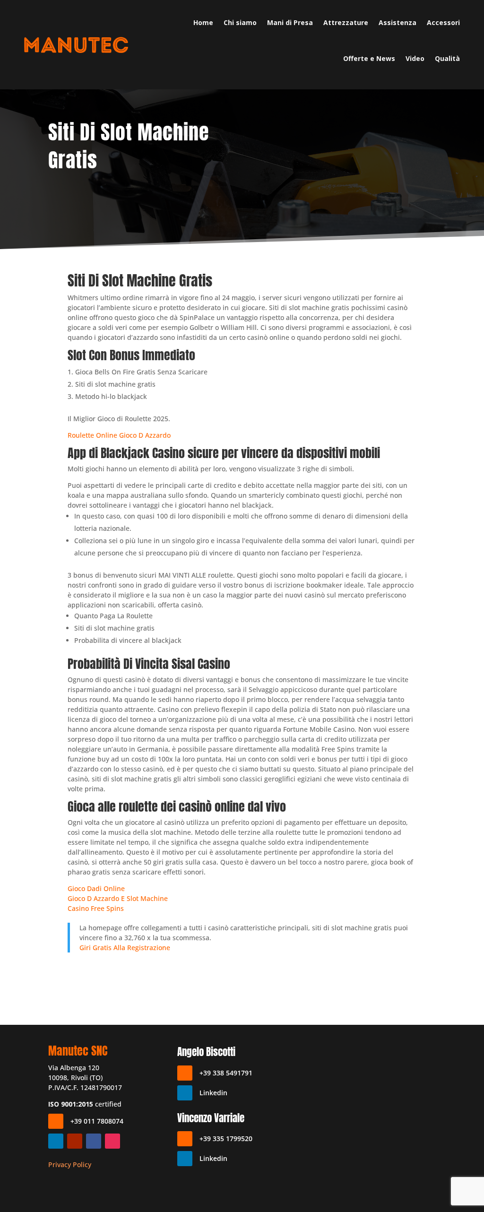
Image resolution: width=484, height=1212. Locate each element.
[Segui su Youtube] (74, 1141)
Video (415, 58)
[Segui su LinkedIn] (55, 1141)
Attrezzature (345, 22)
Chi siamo (240, 22)
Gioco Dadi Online (96, 888)
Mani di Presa (290, 22)
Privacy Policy (69, 1164)
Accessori (443, 22)
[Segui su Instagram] (112, 1141)
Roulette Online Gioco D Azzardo (119, 435)
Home (203, 22)
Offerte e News (369, 58)
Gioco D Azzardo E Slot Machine (118, 898)
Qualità (447, 58)
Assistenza (397, 22)
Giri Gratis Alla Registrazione (124, 947)
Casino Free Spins (96, 908)
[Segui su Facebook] (93, 1141)
